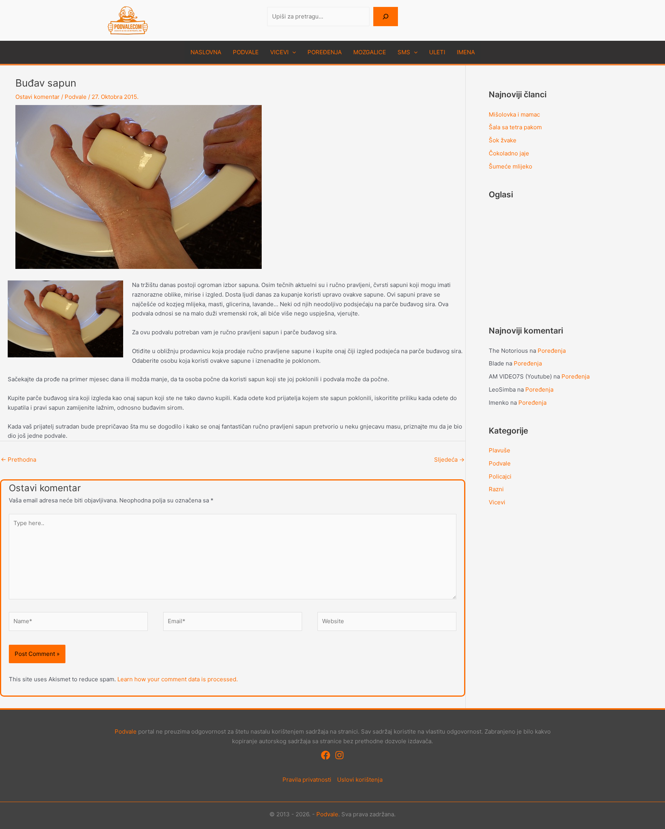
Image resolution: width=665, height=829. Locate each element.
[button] (292, 52)
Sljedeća (449, 459)
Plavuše (499, 450)
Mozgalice (369, 52)
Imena (466, 52)
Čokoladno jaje (509, 153)
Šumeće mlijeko (510, 166)
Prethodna (18, 459)
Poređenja (324, 52)
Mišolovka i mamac (514, 114)
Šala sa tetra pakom (515, 127)
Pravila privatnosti (306, 779)
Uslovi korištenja (360, 779)
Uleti (437, 52)
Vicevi (279, 52)
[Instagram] (339, 755)
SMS (404, 52)
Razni (496, 489)
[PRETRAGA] (385, 17)
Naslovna (205, 52)
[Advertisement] (546, 257)
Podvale (246, 52)
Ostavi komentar (37, 96)
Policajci (500, 476)
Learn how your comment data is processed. (177, 679)
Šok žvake (502, 140)
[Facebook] (325, 755)
